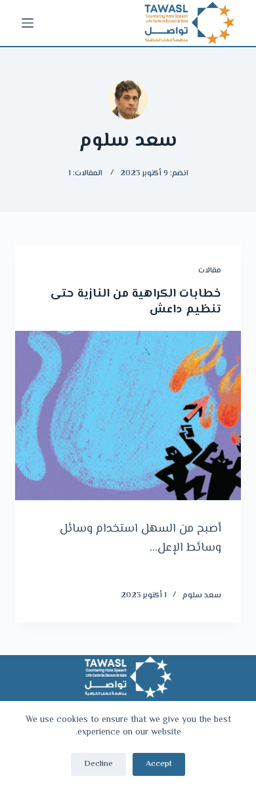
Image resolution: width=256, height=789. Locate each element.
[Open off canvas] (27, 23)
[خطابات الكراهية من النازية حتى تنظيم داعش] (127, 415)
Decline (98, 764)
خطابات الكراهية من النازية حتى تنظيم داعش (136, 301)
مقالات (209, 271)
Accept (159, 764)
